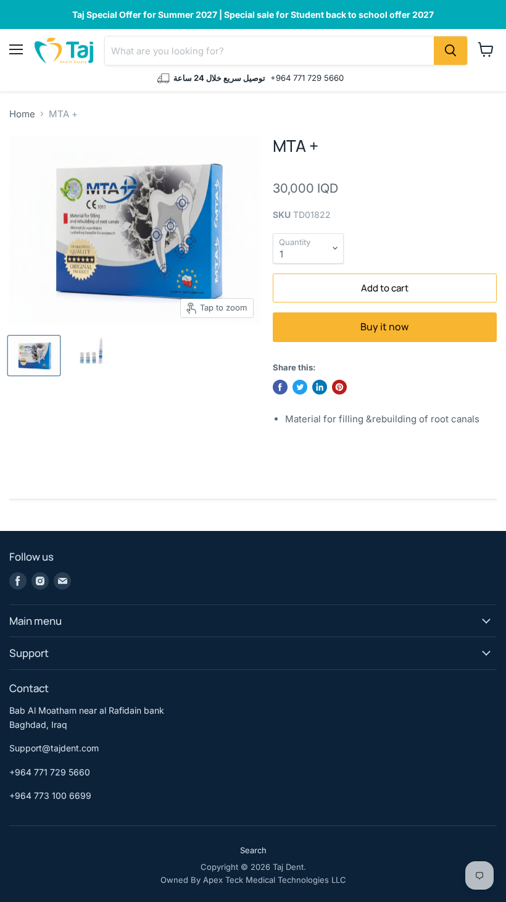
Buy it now (384, 326)
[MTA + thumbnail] (34, 355)
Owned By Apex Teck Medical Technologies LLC (253, 880)
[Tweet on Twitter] (299, 387)
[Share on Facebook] (280, 387)
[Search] (450, 50)
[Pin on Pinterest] (339, 387)
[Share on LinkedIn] (319, 387)
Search (253, 850)
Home (22, 114)
